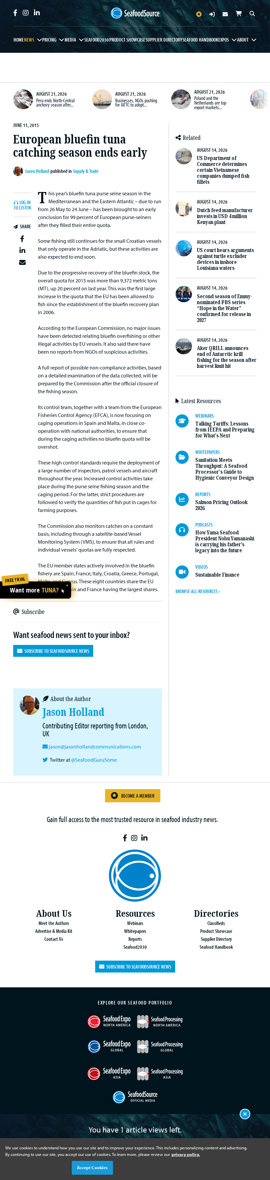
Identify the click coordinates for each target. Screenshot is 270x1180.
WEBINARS (204, 415)
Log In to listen (22, 205)
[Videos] (185, 572)
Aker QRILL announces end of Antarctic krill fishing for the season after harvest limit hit (226, 357)
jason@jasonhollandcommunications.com (95, 746)
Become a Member (137, 795)
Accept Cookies (92, 1167)
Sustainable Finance (217, 575)
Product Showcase (127, 39)
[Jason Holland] (19, 171)
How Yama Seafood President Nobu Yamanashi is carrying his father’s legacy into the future (224, 541)
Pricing (49, 39)
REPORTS (202, 494)
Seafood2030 (96, 39)
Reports (135, 939)
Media (70, 39)
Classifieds (216, 923)
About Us (53, 913)
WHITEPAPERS (207, 452)
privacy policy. (186, 1154)
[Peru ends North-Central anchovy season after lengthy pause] (23, 99)
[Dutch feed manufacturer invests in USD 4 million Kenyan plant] (184, 208)
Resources (135, 913)
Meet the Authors (54, 923)
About (243, 39)
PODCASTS (204, 524)
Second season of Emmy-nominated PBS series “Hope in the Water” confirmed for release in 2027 (224, 308)
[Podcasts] (185, 529)
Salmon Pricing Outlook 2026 (221, 505)
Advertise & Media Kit (53, 931)
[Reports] (185, 499)
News (29, 39)
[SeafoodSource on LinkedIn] (37, 13)
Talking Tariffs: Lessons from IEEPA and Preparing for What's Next (225, 429)
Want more (34, 590)
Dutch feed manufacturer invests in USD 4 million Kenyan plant (225, 216)
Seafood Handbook (200, 39)
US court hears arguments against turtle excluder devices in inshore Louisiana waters (225, 259)
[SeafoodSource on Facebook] (15, 13)
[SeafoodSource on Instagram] (26, 13)
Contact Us (53, 939)
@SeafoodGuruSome (94, 759)
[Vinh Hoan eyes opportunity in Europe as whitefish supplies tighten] (260, 99)
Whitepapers (135, 931)
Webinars (135, 923)
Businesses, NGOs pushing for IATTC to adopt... (136, 102)
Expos (223, 39)
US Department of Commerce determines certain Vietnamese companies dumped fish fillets (223, 170)
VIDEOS (201, 566)
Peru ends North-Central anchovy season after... (55, 102)
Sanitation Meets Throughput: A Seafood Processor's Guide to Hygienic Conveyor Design (224, 469)
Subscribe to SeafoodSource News (55, 651)
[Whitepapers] (185, 457)
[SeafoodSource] (135, 13)
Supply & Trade (85, 171)
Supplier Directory (164, 39)
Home (19, 39)
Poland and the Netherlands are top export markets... (210, 102)
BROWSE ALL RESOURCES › (198, 591)
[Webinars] (185, 421)
